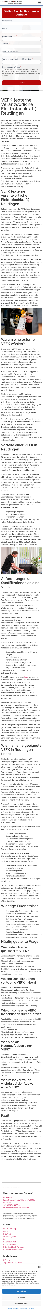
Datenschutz (24, 1308)
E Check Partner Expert (12, 1249)
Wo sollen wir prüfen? (11, 51)
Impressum (32, 1308)
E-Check (6, 1260)
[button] (40, 1267)
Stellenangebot (9, 1236)
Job (4, 1239)
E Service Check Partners (13, 1247)
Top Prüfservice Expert (12, 1263)
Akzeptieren (21, 1291)
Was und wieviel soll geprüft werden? (17, 59)
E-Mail (5, 28)
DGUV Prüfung (9, 1229)
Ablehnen (21, 1297)
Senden (22, 83)
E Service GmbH (10, 1242)
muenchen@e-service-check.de (16, 1208)
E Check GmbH (9, 1244)
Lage (26, 677)
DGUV (5, 1231)
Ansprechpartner (9, 36)
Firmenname (7, 21)
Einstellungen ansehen (21, 1303)
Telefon (6, 44)
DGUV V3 (7, 1234)
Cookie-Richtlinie (13, 1308)
